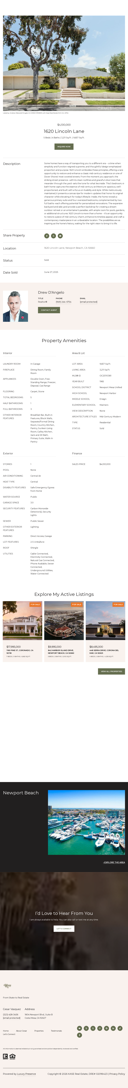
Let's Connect (9, 1034)
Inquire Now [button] (64, 147)
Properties (39, 1031)
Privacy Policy (117, 1074)
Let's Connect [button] (64, 929)
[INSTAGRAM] (99, 1028)
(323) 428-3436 (10, 1014)
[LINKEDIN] (113, 1028)
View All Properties (111, 671)
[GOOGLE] (106, 1028)
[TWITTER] (93, 1028)
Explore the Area (114, 862)
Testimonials (56, 1031)
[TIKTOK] (120, 1028)
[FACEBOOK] (79, 1035)
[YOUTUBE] (79, 1028)
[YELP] (86, 1028)
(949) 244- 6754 (63, 302)
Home (6, 1031)
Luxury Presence (26, 1074)
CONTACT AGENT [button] (49, 310)
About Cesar (21, 1031)
